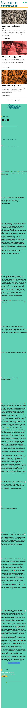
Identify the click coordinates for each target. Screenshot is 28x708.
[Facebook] (3, 120)
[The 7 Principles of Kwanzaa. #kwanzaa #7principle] (14, 364)
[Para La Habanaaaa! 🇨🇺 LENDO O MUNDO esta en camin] (14, 596)
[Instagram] (5, 120)
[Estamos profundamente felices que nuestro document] (14, 622)
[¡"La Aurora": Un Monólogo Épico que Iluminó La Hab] (14, 570)
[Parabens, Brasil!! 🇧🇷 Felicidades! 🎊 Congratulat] (14, 183)
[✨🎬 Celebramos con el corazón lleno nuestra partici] (14, 441)
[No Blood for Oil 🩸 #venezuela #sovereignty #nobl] (14, 312)
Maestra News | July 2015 (12, 57)
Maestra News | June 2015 (12, 85)
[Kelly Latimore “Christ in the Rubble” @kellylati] (14, 390)
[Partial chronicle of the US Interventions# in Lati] (14, 261)
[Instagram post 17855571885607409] (14, 157)
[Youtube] (8, 120)
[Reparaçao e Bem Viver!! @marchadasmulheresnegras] (14, 519)
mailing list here (11, 139)
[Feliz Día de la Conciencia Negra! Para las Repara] (14, 544)
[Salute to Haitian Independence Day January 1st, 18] (14, 338)
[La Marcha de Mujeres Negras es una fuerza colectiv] (14, 493)
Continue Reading (6, 38)
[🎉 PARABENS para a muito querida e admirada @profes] (14, 648)
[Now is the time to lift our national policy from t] (14, 209)
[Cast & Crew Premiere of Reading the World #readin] (14, 467)
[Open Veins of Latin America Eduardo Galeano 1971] (14, 286)
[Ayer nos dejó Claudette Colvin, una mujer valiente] (14, 235)
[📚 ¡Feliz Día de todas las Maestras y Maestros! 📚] (14, 415)
